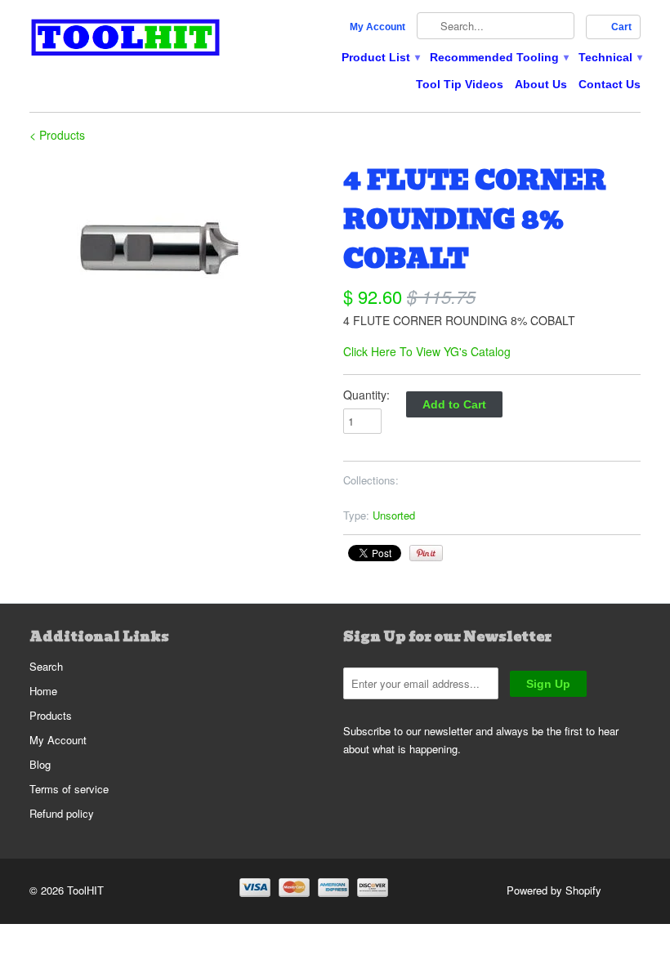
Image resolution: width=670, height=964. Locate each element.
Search (46, 666)
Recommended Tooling (498, 57)
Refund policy (61, 813)
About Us (541, 84)
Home (43, 690)
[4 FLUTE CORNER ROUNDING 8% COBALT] (178, 263)
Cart (621, 27)
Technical (609, 57)
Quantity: (366, 394)
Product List (380, 57)
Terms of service (69, 789)
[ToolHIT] (125, 39)
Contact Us (609, 84)
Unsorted (394, 515)
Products (50, 715)
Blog (40, 764)
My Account (377, 27)
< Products (57, 135)
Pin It (426, 553)
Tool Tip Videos (459, 84)
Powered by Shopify (554, 890)
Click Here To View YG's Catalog (427, 351)
